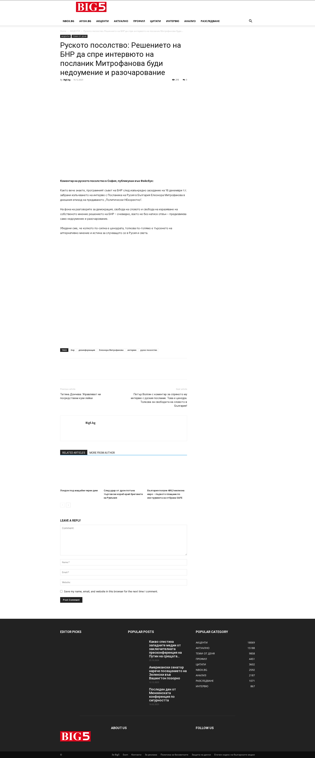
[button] (250, 21)
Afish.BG (85, 21)
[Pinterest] (80, 88)
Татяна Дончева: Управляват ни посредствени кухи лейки (80, 396)
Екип (125, 754)
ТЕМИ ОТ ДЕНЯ (79, 36)
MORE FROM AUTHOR (102, 452)
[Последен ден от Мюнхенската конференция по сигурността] (137, 694)
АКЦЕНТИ (102, 21)
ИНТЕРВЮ (172, 21)
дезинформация (87, 350)
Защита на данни (201, 754)
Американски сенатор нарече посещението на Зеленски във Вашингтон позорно (168, 672)
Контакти (136, 754)
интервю (131, 350)
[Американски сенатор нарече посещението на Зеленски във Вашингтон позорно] (137, 672)
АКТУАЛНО (121, 21)
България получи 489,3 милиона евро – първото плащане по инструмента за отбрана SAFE (165, 494)
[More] (97, 88)
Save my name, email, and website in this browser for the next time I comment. (111, 591)
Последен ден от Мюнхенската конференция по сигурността (162, 694)
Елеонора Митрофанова (111, 350)
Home (63, 31)
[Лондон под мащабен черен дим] (80, 473)
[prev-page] (62, 505)
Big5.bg (66, 79)
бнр (73, 350)
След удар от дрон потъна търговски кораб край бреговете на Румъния (123, 494)
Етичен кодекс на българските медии (234, 754)
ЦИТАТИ (155, 21)
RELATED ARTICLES (73, 452)
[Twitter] (72, 88)
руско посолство (148, 350)
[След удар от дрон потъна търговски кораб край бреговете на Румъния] (123, 473)
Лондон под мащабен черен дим (79, 490)
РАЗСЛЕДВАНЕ (210, 21)
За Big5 (115, 754)
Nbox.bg (68, 21)
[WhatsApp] (89, 88)
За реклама (151, 754)
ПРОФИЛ (139, 21)
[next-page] (68, 505)
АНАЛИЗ (190, 21)
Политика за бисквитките (174, 754)
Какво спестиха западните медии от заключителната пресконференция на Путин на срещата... (165, 649)
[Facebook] (63, 88)
